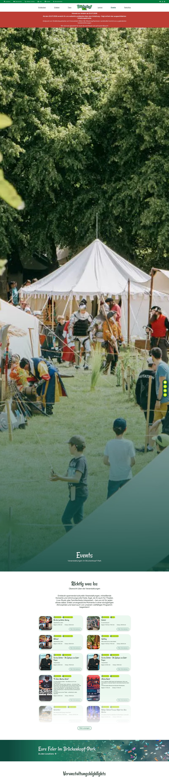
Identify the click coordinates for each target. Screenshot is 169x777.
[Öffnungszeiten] (165, 382)
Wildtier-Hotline (30, 1)
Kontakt (48, 1)
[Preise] (165, 386)
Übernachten (18, 1)
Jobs (40, 1)
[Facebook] (160, 1)
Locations (7, 1)
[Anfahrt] (165, 390)
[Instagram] (162, 1)
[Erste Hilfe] (165, 395)
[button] (132, 7)
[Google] (164, 1)
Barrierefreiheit (58, 1)
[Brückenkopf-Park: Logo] (84, 7)
